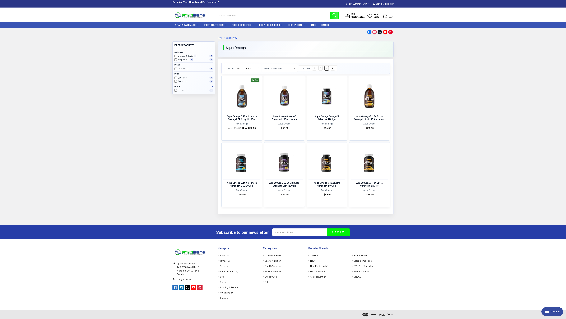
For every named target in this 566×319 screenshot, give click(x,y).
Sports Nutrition (214, 25)
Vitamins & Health (185, 25)
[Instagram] (374, 32)
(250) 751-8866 (184, 279)
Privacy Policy (226, 292)
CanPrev (314, 255)
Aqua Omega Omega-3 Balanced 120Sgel (327, 117)
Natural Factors (317, 271)
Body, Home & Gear (269, 25)
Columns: (305, 68)
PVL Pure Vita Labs (363, 266)
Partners (223, 266)
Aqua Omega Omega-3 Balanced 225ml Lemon (284, 117)
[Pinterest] (390, 32)
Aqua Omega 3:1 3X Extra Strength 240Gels (327, 184)
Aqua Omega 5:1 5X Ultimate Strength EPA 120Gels (242, 184)
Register (389, 3)
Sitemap (223, 297)
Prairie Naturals (361, 271)
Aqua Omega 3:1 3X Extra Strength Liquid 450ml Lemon (369, 117)
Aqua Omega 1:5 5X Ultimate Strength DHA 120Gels (284, 184)
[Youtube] (385, 32)
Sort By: (231, 68)
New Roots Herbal (319, 266)
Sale (313, 25)
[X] (380, 32)
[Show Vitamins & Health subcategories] (195, 56)
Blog (221, 276)
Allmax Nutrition (318, 276)
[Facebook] (369, 32)
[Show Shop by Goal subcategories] (191, 59)
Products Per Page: (273, 68)
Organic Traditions (363, 260)
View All (358, 276)
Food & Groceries (241, 25)
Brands (325, 25)
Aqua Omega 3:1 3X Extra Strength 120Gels (369, 184)
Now (312, 260)
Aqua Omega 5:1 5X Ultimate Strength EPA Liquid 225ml (242, 117)
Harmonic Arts (361, 255)
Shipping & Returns (228, 287)
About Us (224, 255)
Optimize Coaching (228, 271)
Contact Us (225, 260)
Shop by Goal (295, 25)
